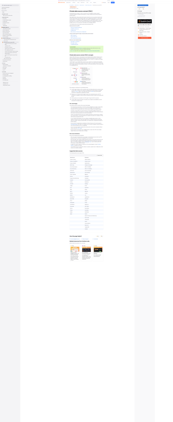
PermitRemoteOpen (74, 124)
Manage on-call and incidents (7, 35)
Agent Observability (6, 32)
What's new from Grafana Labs (7, 15)
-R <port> (76, 91)
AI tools (3, 63)
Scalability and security (75, 28)
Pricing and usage (5, 74)
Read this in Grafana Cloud (142, 5)
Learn (87, 2)
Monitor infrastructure (6, 31)
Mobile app (4, 78)
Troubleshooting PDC (74, 44)
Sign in (109, 2)
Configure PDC (73, 30)
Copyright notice (5, 83)
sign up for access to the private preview (92, 50)
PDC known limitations (142, 15)
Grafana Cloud (68, 2)
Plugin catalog (4, 8)
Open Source (82, 2)
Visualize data (5, 21)
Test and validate (5, 36)
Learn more (87, 0)
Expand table (100, 155)
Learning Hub (5, 25)
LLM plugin (4, 68)
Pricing (78, 2)
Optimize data (5, 61)
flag (88, 141)
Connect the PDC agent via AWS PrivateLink (11, 51)
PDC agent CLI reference (75, 41)
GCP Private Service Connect (76, 38)
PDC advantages (141, 14)
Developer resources (6, 22)
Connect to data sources (6, 38)
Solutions (74, 2)
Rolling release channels (6, 85)
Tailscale (80, 48)
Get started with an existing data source (10, 39)
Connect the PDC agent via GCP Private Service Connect (11, 53)
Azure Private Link (74, 36)
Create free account (144, 37)
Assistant (4, 77)
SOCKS (92, 91)
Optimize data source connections (10, 48)
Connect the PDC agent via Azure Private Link (11, 55)
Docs (91, 2)
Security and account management (8, 73)
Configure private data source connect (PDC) (11, 44)
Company (94, 2)
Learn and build (5, 17)
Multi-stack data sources (7, 58)
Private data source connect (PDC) (9, 42)
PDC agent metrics (7, 57)
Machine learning (5, 64)
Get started (4, 18)
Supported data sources (141, 16)
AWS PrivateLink (73, 35)
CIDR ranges (79, 128)
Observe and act (5, 27)
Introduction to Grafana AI (7, 65)
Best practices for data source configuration (78, 31)
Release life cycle (5, 82)
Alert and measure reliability (7, 34)
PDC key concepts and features (76, 27)
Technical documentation (5, 7)
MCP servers (5, 67)
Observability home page (6, 28)
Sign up (113, 2)
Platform (4, 71)
